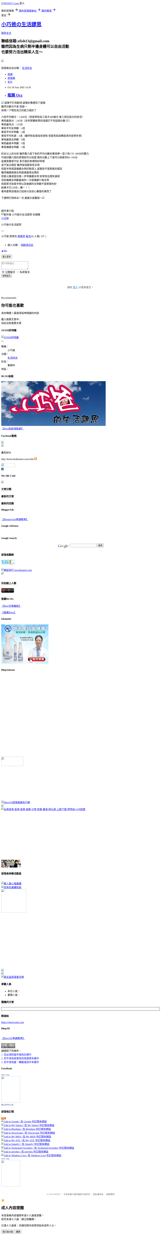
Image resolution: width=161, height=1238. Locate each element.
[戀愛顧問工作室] (2, 973)
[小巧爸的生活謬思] (2, 445)
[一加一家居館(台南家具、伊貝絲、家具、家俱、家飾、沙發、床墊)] (43, 809)
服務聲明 (110, 1194)
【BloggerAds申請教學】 (14, 519)
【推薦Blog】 (8, 612)
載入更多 (7, 257)
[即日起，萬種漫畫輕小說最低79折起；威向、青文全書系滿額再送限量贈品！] (11, 866)
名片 (10, 82)
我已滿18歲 (8, 1232)
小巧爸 (5, 218)
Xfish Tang (5, 1075)
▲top (4, 250)
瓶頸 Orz (15, 95)
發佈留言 (7, 276)
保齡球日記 (27, 245)
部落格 (11, 78)
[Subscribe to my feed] (35, 459)
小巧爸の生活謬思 (21, 24)
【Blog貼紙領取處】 (12, 428)
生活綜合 (27, 68)
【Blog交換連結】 (11, 606)
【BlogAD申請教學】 (13, 1038)
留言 (28, 236)
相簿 (10, 74)
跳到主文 (6, 33)
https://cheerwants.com (12, 1022)
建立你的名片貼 (7, 1105)
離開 (18, 1232)
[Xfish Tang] (2, 442)
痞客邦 (21, 236)
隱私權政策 (98, 1194)
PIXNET (57, 1194)
